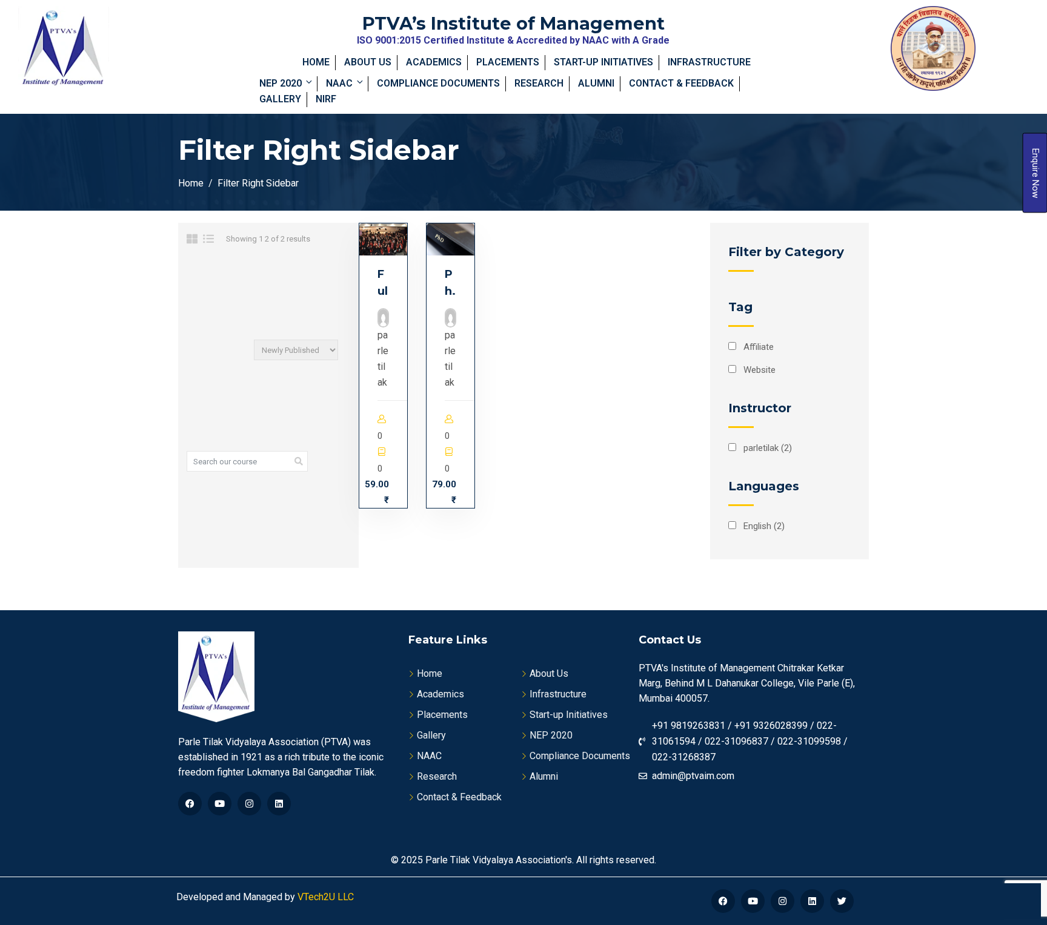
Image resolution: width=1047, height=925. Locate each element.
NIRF (326, 99)
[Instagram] (249, 803)
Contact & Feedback (681, 83)
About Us (367, 62)
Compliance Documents (438, 83)
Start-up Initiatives (603, 62)
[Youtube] (219, 803)
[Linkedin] (279, 803)
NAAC (339, 83)
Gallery (280, 99)
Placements (507, 62)
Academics (434, 62)
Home (316, 62)
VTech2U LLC (324, 897)
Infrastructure (709, 62)
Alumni (596, 83)
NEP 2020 (280, 83)
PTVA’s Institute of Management (513, 23)
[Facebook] (190, 803)
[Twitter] (842, 901)
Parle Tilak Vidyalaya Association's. (499, 860)
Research (538, 83)
